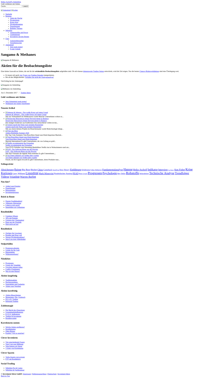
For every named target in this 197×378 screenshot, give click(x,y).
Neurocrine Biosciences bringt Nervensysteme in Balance (26, 121)
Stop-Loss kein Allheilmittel (15, 239)
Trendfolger (182, 173)
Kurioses (6, 173)
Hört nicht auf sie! (11, 224)
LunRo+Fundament (12, 269)
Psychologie (109, 173)
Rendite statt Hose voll (13, 235)
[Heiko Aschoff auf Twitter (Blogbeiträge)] (14, 10)
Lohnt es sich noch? (12, 205)
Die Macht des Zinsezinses (15, 310)
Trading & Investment (13, 316)
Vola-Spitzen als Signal (13, 346)
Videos (5, 176)
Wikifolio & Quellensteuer (14, 370)
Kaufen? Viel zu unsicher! (14, 333)
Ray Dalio (121, 173)
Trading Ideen (26, 93)
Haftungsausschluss (39, 374)
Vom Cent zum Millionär (14, 344)
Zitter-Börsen (10, 331)
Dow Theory (65, 170)
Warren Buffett (28, 176)
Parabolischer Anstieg (63, 173)
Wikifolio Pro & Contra (13, 368)
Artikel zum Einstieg (12, 186)
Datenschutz (52, 374)
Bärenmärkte (10, 252)
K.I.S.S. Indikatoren (12, 314)
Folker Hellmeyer (96, 170)
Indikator (153, 169)
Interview (163, 169)
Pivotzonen (9, 263)
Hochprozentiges (11, 282)
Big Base (26, 169)
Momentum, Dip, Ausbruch (15, 297)
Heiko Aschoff (140, 169)
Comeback (47, 170)
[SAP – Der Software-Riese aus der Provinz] (21, 149)
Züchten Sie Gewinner (13, 233)
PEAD (75, 173)
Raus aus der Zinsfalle (13, 222)
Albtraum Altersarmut (13, 203)
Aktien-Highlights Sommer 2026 (17, 133)
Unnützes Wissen (11, 216)
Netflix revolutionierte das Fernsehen (18, 145)
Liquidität (32, 173)
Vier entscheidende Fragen (15, 342)
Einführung (75, 169)
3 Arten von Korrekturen (14, 348)
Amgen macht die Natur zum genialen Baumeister (23, 127)
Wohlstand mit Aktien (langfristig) (17, 104)
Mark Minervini (46, 173)
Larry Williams (19, 173)
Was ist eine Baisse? (12, 271)
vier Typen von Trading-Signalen (31, 75)
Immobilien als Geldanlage (15, 207)
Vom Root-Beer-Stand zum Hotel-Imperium (21, 139)
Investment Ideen (64, 374)
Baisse (17, 169)
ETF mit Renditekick (13, 359)
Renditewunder (11, 318)
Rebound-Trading (11, 301)
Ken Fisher (179, 169)
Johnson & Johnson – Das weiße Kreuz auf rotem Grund (25, 114)
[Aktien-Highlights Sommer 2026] (11, 131)
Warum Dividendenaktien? (15, 237)
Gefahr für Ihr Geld (12, 250)
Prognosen (95, 173)
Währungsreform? (11, 254)
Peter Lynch (83, 174)
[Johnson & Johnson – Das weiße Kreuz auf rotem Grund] (26, 112)
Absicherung (7, 169)
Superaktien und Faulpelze (15, 284)
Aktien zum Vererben (13, 286)
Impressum (27, 374)
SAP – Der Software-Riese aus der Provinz (20, 151)
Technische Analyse (161, 173)
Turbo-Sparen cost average (15, 357)
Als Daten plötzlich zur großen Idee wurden (21, 158)
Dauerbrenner (10, 188)
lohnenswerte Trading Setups (93, 71)
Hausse (128, 169)
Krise (189, 169)
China (40, 169)
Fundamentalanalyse (112, 169)
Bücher (34, 169)
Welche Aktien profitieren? (15, 327)
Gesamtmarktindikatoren (14, 312)
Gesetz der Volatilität (12, 265)
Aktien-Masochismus (13, 295)
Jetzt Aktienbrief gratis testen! (16, 101)
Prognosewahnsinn (12, 248)
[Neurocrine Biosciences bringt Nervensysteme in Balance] (27, 119)
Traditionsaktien (11, 280)
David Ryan (56, 170)
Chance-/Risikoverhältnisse (149, 71)
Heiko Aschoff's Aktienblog (11, 2)
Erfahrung (86, 170)
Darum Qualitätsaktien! (13, 201)
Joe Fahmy (171, 170)
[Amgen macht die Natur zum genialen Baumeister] (24, 125)
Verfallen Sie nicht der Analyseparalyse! (39, 77)
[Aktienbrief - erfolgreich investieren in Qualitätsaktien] (6, 10)
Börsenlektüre (10, 190)
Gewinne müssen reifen (13, 267)
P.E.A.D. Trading (11, 299)
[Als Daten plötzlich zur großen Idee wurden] (22, 156)
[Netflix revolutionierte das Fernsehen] (19, 143)
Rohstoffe (132, 173)
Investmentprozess (12, 192)
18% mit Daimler (11, 218)
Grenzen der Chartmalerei (14, 220)
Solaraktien (144, 173)
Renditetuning (10, 329)
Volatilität (15, 176)
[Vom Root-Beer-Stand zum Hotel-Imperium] (22, 137)
